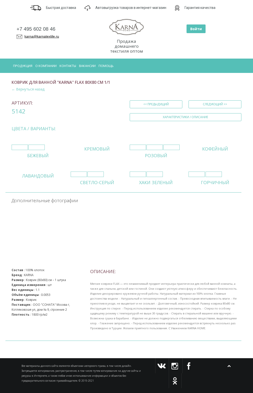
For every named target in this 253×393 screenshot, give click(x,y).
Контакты (68, 66)
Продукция (22, 66)
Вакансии (87, 66)
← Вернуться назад (28, 89)
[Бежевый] (20, 147)
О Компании (46, 66)
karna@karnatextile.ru (41, 36)
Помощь (106, 66)
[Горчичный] (197, 174)
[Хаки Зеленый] (138, 174)
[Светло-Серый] (79, 174)
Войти (196, 28)
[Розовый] (138, 147)
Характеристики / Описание (185, 117)
